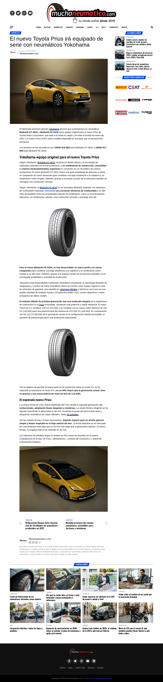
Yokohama (54, 129)
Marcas (124, 27)
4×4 (97, 27)
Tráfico (62, 668)
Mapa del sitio (106, 678)
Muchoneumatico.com (29, 54)
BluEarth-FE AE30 (48, 187)
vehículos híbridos (68, 289)
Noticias (47, 27)
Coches (89, 27)
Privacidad (88, 678)
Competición (80, 668)
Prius (41, 304)
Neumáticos (58, 27)
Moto (104, 27)
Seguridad (80, 27)
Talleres (100, 668)
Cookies (97, 678)
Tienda (38, 27)
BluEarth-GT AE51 (46, 162)
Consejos (69, 27)
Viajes (70, 668)
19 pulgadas (72, 414)
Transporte (113, 27)
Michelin (91, 668)
